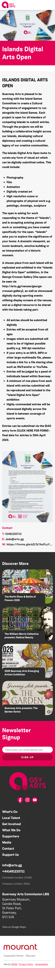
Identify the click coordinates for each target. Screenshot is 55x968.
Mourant (30, 955)
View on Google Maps (14, 927)
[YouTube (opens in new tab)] (35, 800)
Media (6, 842)
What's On (9, 812)
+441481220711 (13, 871)
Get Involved (11, 824)
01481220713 (13, 534)
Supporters (10, 836)
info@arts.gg (12, 865)
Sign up (27, 757)
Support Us (10, 855)
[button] (50, 5)
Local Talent (11, 818)
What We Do (11, 830)
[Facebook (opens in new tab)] (20, 800)
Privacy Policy (26, 964)
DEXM (14, 964)
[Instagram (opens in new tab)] (27, 800)
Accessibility (41, 964)
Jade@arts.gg (14, 539)
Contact (8, 848)
